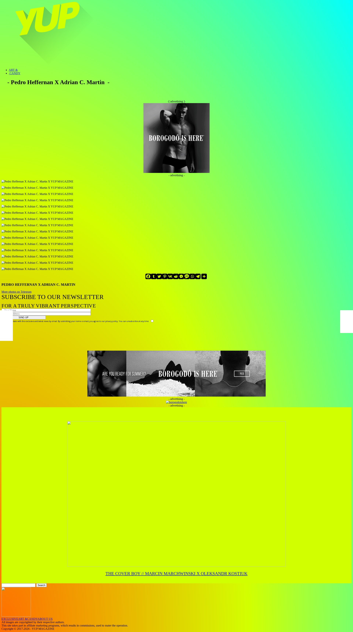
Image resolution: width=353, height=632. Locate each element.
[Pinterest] (164, 276)
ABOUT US (45, 618)
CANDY (14, 73)
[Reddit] (176, 276)
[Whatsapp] (192, 276)
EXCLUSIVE (9, 618)
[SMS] (187, 276)
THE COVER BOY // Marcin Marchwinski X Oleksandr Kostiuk (176, 573)
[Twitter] (159, 276)
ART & (13, 69)
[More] (204, 276)
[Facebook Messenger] (181, 276)
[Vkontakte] (170, 276)
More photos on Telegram (16, 291)
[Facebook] (148, 276)
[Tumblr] (153, 276)
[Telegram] (198, 276)
